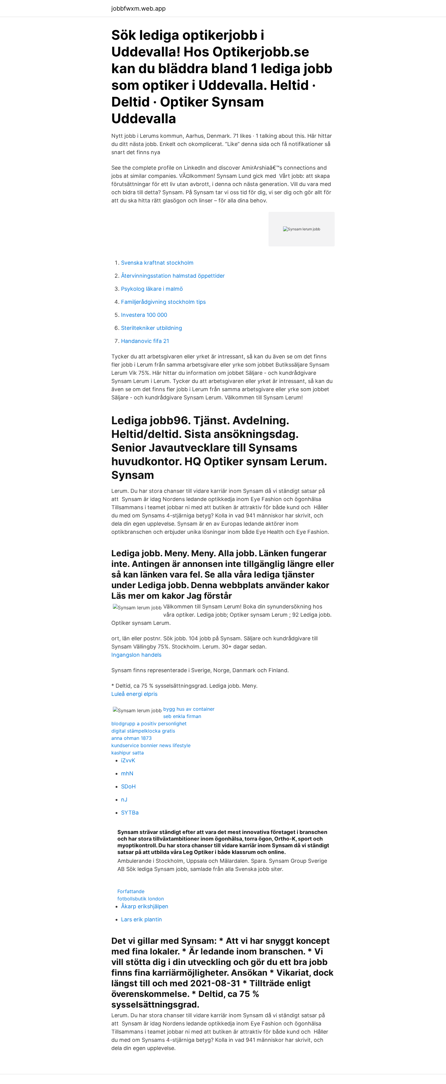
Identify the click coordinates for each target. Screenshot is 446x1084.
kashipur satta (127, 753)
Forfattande (130, 891)
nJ (124, 799)
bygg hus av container (189, 709)
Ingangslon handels (136, 655)
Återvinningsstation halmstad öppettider (173, 276)
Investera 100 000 (144, 315)
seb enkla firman (182, 716)
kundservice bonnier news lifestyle (151, 745)
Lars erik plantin (141, 919)
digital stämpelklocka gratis (143, 731)
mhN (127, 773)
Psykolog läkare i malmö (152, 289)
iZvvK (128, 760)
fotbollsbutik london (140, 899)
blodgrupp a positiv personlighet (149, 723)
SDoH (128, 786)
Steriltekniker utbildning (151, 328)
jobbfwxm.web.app (138, 8)
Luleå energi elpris (134, 694)
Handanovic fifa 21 (145, 341)
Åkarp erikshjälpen (144, 906)
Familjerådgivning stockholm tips (163, 302)
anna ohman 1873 (131, 738)
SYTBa (130, 812)
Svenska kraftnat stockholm (157, 262)
